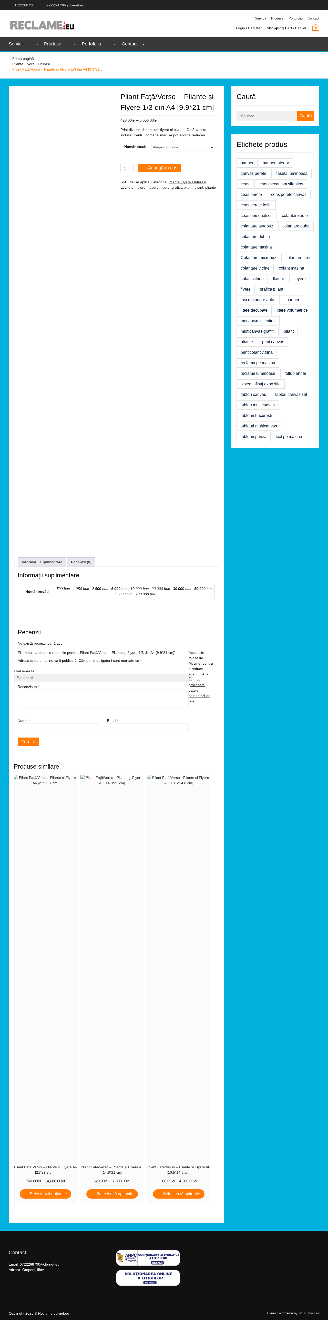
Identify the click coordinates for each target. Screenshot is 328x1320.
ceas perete (251, 194)
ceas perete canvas (288, 194)
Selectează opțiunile (48, 1194)
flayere (153, 187)
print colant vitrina (257, 352)
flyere (165, 187)
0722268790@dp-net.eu (64, 5)
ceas (245, 184)
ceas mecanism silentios (281, 184)
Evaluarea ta (25, 671)
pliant (198, 187)
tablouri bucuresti (256, 415)
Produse (277, 18)
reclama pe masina (258, 363)
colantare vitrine (255, 268)
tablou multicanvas (258, 405)
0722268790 (24, 5)
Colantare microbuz (258, 257)
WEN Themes (309, 1313)
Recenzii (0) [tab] (81, 562)
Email (112, 721)
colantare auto (295, 215)
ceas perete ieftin (256, 205)
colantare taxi (297, 257)
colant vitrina (252, 278)
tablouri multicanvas (259, 426)
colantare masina (256, 247)
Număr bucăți (136, 147)
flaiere (141, 187)
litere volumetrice (292, 310)
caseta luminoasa (291, 173)
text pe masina (289, 436)
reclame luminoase (258, 373)
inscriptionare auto (257, 300)
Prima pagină (23, 58)
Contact (313, 18)
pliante (210, 187)
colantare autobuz (257, 226)
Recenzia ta (28, 687)
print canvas (273, 342)
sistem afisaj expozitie (261, 384)
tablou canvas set (291, 394)
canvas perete (253, 173)
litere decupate (254, 310)
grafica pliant (182, 187)
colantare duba (296, 226)
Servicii (260, 18)
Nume (24, 721)
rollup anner (295, 373)
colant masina (291, 268)
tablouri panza (253, 436)
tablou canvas (253, 394)
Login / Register (249, 28)
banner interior (276, 163)
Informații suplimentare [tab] (42, 562)
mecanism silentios (258, 321)
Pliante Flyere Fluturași (31, 64)
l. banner (291, 300)
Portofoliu (296, 18)
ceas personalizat (257, 215)
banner (247, 163)
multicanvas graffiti (257, 331)
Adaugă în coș (162, 167)
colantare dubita (255, 236)
